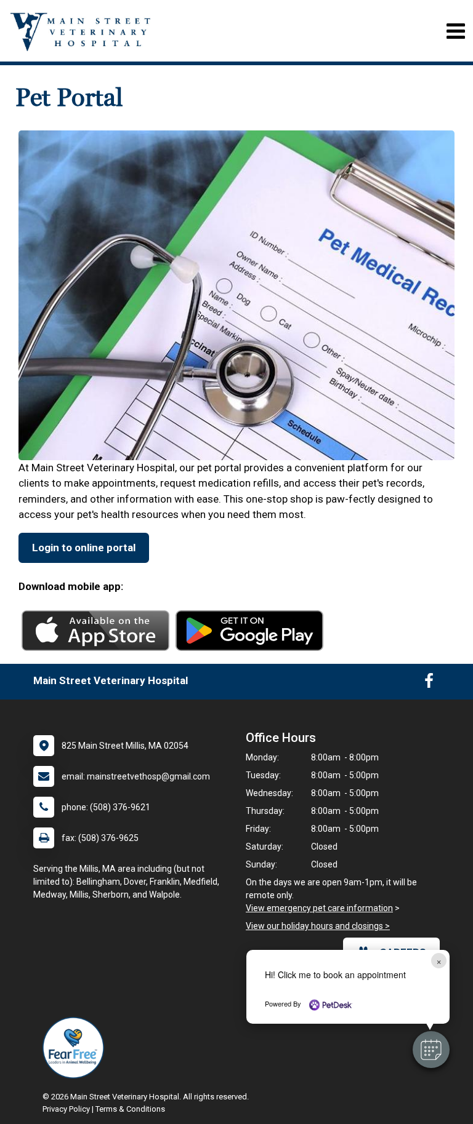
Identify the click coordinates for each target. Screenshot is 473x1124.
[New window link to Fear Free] (76, 1047)
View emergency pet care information (319, 908)
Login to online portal (83, 547)
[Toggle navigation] (455, 31)
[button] (431, 1049)
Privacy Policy (66, 1109)
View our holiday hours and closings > (318, 926)
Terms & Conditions (130, 1109)
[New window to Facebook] (429, 683)
